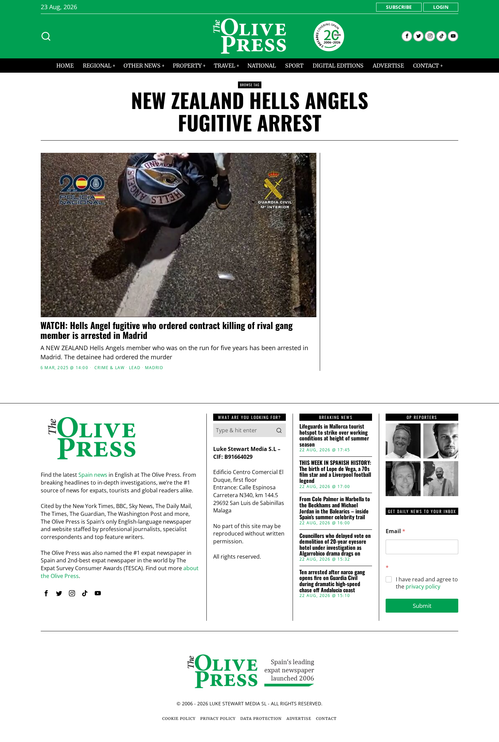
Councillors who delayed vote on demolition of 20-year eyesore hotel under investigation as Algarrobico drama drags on (335, 545)
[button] (279, 430)
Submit (422, 606)
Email (395, 531)
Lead (135, 367)
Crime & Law (109, 367)
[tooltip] (407, 36)
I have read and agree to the (427, 583)
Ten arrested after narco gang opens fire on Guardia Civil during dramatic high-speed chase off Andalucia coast (332, 581)
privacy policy (423, 586)
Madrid (154, 367)
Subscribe (399, 7)
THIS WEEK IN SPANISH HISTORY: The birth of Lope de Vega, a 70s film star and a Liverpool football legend (335, 472)
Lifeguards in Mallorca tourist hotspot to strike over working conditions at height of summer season (334, 435)
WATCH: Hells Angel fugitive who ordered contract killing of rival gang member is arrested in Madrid (166, 330)
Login (440, 7)
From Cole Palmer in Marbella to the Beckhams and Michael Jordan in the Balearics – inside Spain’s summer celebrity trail (334, 508)
